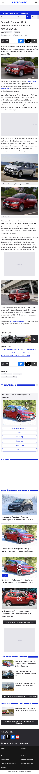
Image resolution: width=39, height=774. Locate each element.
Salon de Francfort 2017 (17, 321)
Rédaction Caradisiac (6, 752)
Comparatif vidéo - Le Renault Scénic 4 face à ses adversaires (25, 709)
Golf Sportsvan (31, 81)
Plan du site (23, 755)
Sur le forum (19, 445)
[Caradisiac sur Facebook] (3, 737)
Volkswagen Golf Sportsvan (14, 13)
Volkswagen (5, 89)
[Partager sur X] (28, 40)
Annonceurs (23, 748)
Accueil (3, 17)
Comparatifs (16, 17)
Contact (3, 748)
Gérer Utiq (3, 767)
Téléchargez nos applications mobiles (15, 743)
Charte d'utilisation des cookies (8, 763)
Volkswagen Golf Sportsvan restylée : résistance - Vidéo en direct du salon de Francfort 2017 (17, 613)
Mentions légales (5, 759)
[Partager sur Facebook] (21, 40)
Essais (9, 17)
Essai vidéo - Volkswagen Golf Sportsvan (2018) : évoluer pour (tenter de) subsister (17, 581)
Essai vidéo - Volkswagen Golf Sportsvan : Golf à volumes (25, 684)
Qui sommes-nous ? (25, 752)
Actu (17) (19, 450)
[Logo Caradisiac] (19, 4)
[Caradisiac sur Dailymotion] (13, 737)
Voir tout (34, 339)
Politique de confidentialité (27, 759)
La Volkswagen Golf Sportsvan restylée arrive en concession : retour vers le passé (18, 550)
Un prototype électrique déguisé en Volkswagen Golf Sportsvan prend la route (18, 518)
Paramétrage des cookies (27, 763)
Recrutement (4, 755)
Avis (23, 17)
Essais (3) (19, 437)
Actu (28, 17)
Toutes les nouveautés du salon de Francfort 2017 (19, 350)
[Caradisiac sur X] (8, 737)
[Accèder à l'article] (19, 504)
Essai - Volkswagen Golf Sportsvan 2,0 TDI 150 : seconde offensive (26, 673)
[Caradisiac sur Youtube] (17, 737)
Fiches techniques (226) (20, 428)
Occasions (19, 441)
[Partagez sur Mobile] (34, 40)
